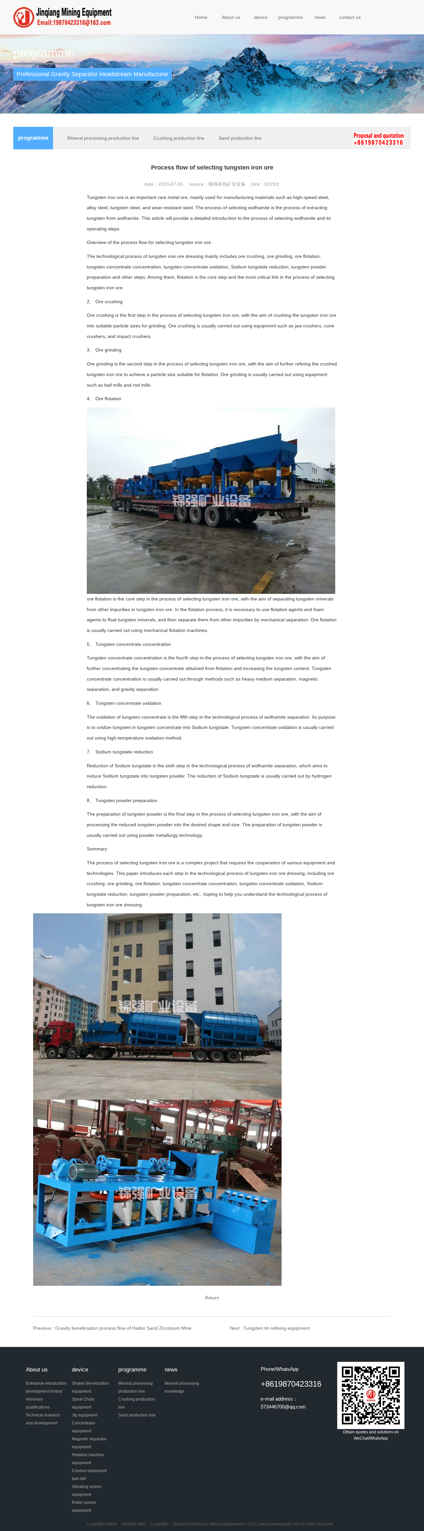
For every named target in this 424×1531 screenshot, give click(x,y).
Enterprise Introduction (46, 1383)
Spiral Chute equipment (83, 1403)
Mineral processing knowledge (182, 1387)
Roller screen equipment (84, 1506)
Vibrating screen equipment (86, 1490)
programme (290, 17)
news (320, 17)
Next (270, 1328)
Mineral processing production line (103, 138)
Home (201, 17)
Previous (112, 1328)
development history (44, 1391)
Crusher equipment (89, 1470)
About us (231, 17)
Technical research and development (43, 1419)
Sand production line (240, 138)
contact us (350, 17)
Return (212, 1297)
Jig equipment (84, 1415)
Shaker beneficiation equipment (90, 1387)
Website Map (134, 1524)
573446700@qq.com (283, 1407)
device (261, 17)
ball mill (79, 1478)
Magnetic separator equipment (89, 1443)
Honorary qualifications (38, 1403)
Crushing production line (178, 138)
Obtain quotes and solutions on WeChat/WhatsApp (371, 1435)
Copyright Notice (102, 1524)
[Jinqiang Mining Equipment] (63, 17)
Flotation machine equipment (88, 1459)
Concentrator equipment (83, 1427)
